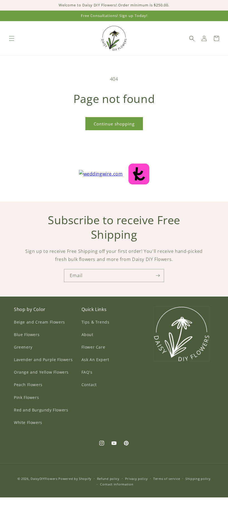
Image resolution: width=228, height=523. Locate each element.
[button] (12, 38)
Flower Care (93, 347)
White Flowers (28, 422)
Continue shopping (114, 124)
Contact (89, 384)
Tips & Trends (95, 322)
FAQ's (87, 372)
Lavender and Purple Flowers (43, 359)
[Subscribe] (158, 275)
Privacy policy (136, 479)
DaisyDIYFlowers (44, 479)
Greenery (23, 347)
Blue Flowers (26, 334)
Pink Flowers (26, 397)
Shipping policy (198, 479)
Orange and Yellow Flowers (41, 372)
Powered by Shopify (74, 479)
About (87, 334)
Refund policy (108, 479)
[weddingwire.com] (114, 172)
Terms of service (166, 479)
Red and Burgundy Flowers (41, 410)
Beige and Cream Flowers (39, 322)
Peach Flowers (28, 384)
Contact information (116, 484)
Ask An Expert (95, 359)
